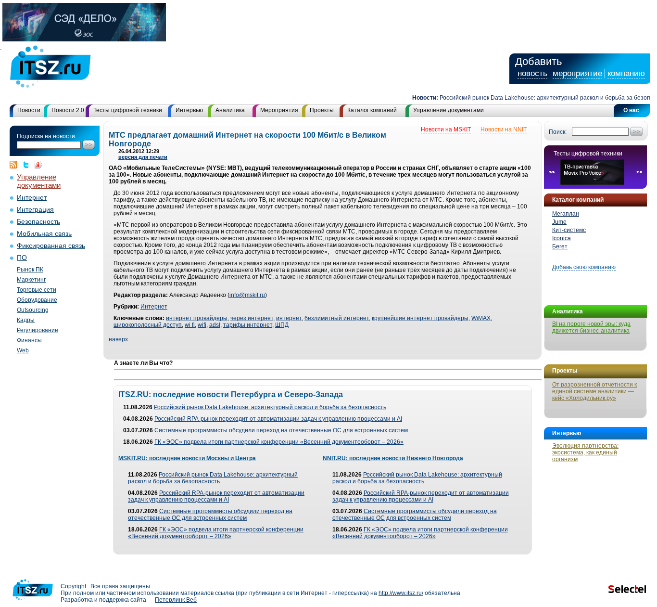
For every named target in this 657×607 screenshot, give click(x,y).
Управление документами (448, 110)
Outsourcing (33, 310)
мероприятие (577, 73)
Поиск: (558, 132)
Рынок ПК (30, 269)
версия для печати (142, 157)
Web (23, 350)
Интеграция (35, 209)
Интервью (189, 110)
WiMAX (481, 318)
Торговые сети (36, 289)
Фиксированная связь (51, 245)
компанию (626, 73)
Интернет (32, 197)
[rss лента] (16, 164)
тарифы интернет (247, 325)
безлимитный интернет (336, 318)
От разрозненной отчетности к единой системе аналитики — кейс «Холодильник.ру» (594, 391)
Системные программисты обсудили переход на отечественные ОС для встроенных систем (281, 430)
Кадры (26, 320)
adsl (214, 325)
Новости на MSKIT (446, 129)
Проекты (322, 110)
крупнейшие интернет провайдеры (420, 318)
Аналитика (230, 110)
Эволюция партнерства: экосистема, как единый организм (585, 452)
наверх (118, 339)
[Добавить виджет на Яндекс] (38, 164)
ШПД (282, 325)
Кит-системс (569, 230)
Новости (28, 110)
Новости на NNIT (503, 129)
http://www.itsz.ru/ (401, 593)
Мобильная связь (44, 233)
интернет (289, 318)
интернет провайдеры (196, 318)
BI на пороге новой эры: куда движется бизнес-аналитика (591, 327)
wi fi (190, 325)
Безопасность (38, 221)
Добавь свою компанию (584, 267)
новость (532, 73)
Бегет (560, 246)
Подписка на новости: (46, 136)
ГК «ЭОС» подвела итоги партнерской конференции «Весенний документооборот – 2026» (279, 442)
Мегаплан (565, 213)
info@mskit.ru (247, 295)
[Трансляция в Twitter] (28, 164)
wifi (202, 325)
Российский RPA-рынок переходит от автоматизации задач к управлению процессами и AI (278, 418)
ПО (22, 257)
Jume (559, 222)
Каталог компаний (372, 110)
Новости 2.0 (67, 110)
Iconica (561, 238)
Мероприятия (279, 110)
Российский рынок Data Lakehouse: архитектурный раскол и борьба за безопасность (270, 407)
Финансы (29, 340)
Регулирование (37, 330)
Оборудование (37, 300)
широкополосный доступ (148, 325)
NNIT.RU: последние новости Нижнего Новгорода (393, 458)
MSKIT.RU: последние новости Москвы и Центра (187, 458)
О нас (631, 110)
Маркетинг (31, 279)
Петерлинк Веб (176, 599)
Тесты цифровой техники (127, 110)
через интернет (251, 318)
